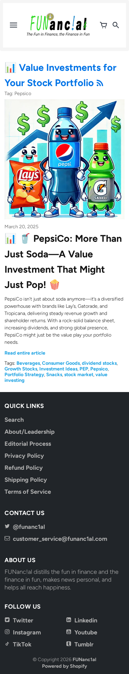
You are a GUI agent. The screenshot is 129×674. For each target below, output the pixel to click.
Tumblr (84, 644)
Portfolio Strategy (24, 374)
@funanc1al (29, 526)
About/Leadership (29, 431)
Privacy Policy (24, 455)
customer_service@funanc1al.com (60, 538)
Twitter (23, 620)
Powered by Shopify (64, 666)
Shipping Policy (25, 479)
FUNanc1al (84, 659)
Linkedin (85, 620)
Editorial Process (27, 443)
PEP (84, 369)
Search (14, 419)
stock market (78, 374)
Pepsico (99, 369)
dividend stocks (99, 363)
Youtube (85, 632)
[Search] (116, 25)
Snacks (54, 374)
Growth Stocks (20, 369)
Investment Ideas (58, 369)
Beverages (28, 363)
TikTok (22, 644)
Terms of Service (27, 491)
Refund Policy (23, 467)
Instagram (27, 632)
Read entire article (24, 353)
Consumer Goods (61, 363)
